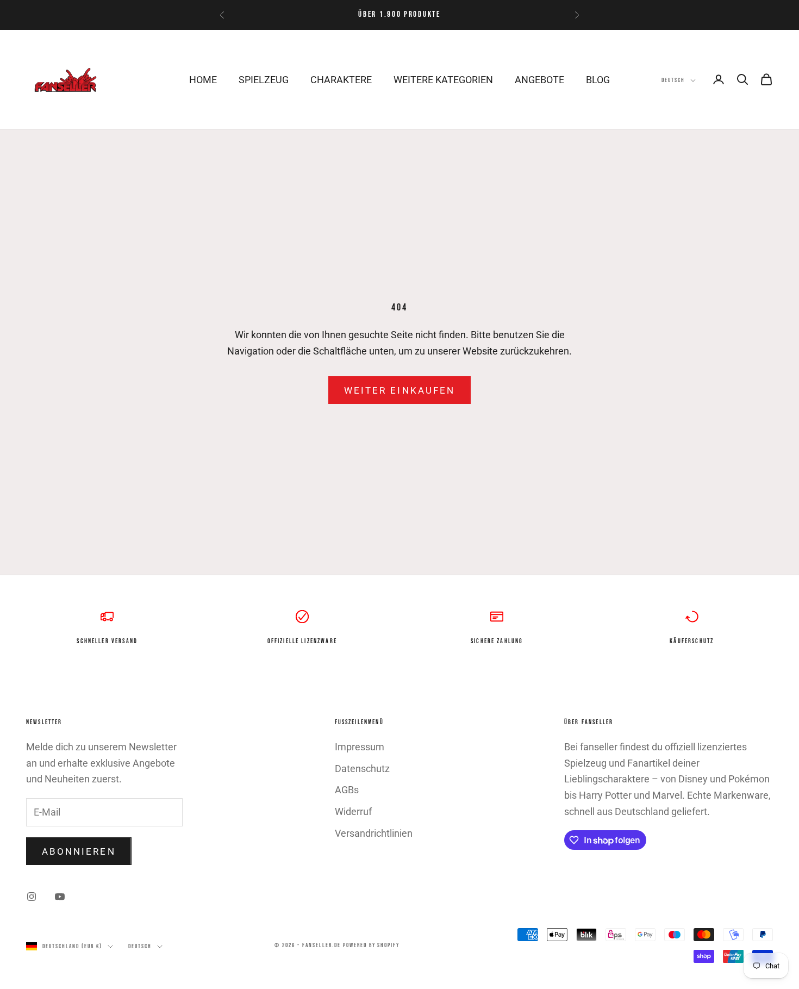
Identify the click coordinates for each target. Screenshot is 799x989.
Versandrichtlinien (374, 833)
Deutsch (673, 80)
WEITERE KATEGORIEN (443, 79)
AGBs (347, 789)
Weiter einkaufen (399, 390)
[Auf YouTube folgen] (59, 896)
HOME (203, 79)
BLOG (598, 79)
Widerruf (353, 811)
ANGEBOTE (539, 79)
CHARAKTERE (341, 79)
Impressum (359, 746)
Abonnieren (79, 851)
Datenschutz (362, 768)
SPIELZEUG (264, 79)
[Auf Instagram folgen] (31, 896)
